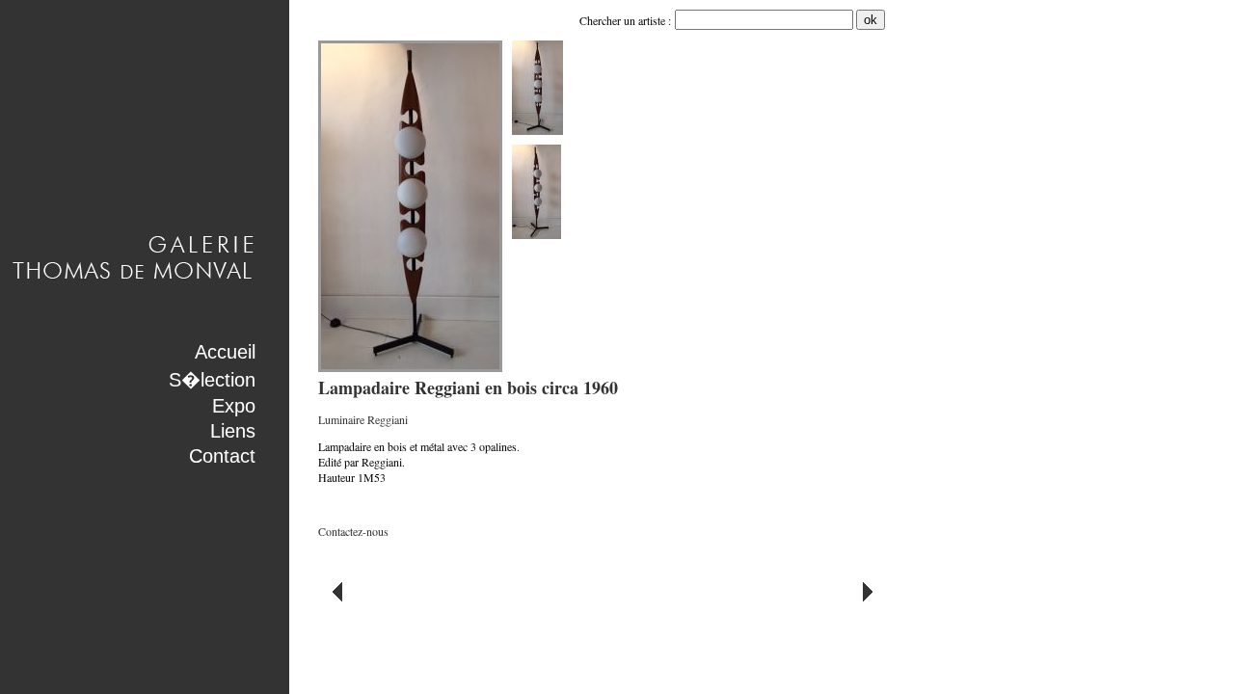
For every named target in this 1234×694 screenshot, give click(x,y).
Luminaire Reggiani (363, 419)
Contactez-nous (353, 531)
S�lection (212, 379)
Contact (222, 456)
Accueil (225, 351)
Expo (233, 405)
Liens (232, 430)
